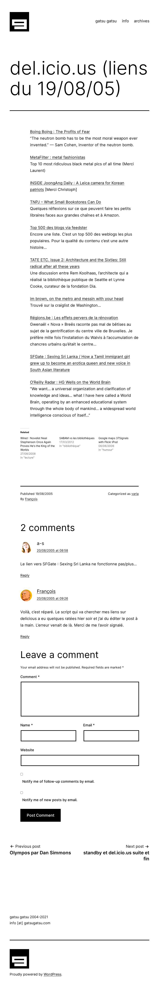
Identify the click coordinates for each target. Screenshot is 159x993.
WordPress (52, 974)
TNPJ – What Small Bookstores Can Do (65, 202)
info (125, 21)
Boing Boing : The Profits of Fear (60, 131)
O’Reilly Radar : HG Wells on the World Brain (70, 382)
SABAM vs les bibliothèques (76, 438)
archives (141, 21)
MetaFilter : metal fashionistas (57, 157)
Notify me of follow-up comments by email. (58, 781)
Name (26, 725)
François (31, 499)
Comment (30, 677)
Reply (24, 575)
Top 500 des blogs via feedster (58, 227)
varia (135, 494)
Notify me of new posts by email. (49, 800)
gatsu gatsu (106, 21)
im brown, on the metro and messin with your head (76, 298)
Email (89, 725)
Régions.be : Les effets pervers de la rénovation (74, 317)
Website (27, 750)
